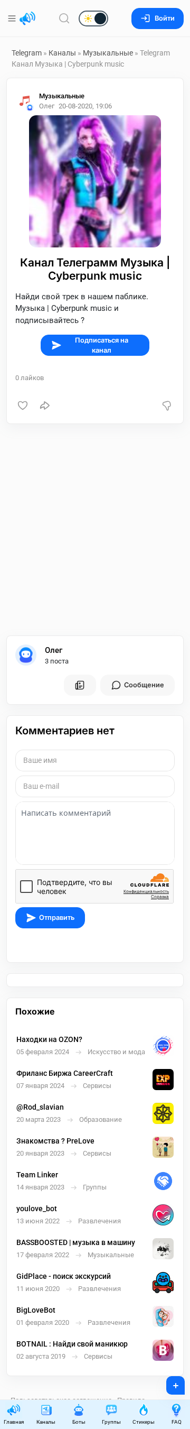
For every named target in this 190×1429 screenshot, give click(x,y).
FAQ (177, 1422)
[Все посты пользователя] (80, 685)
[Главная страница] (27, 18)
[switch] (59, 19)
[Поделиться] (44, 405)
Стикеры (143, 1422)
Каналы (62, 53)
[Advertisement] (95, 530)
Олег (53, 650)
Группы (111, 1422)
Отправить (56, 917)
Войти (165, 18)
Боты (79, 1422)
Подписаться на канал (101, 345)
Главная (14, 1422)
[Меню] (13, 18)
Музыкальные (108, 53)
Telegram (27, 53)
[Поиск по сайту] (64, 18)
